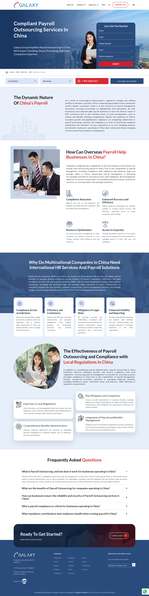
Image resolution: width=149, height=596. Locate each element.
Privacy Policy (94, 592)
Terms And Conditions (107, 592)
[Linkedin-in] (24, 581)
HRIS (103, 5)
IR (109, 5)
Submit (133, 564)
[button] (133, 5)
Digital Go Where (81, 592)
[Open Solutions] (85, 5)
